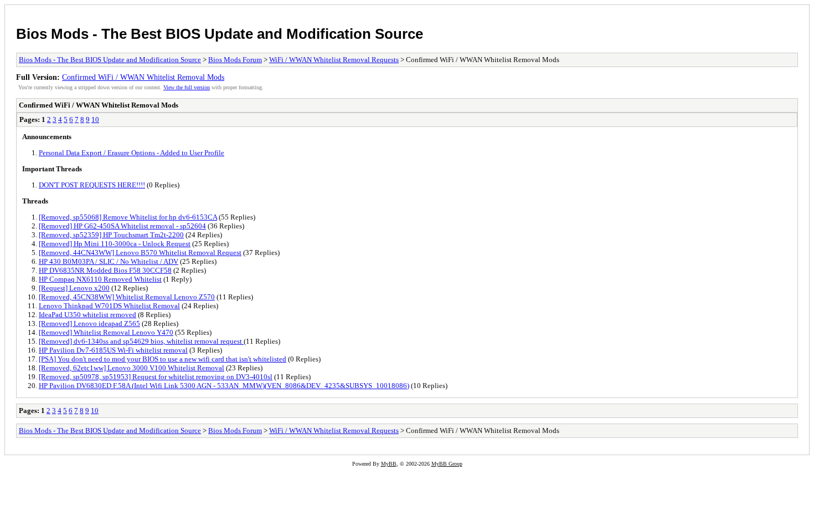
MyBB (388, 464)
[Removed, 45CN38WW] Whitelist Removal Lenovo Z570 (127, 297)
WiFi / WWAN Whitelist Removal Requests (334, 59)
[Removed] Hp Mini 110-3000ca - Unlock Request (114, 243)
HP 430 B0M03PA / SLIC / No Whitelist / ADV (108, 261)
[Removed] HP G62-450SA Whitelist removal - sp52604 (122, 226)
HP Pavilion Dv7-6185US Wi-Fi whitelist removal (113, 350)
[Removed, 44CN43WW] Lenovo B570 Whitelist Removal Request (140, 252)
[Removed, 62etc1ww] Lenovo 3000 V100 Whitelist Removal (131, 368)
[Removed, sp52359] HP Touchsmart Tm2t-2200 (111, 235)
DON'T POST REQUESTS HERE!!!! (92, 185)
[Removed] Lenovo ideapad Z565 (89, 323)
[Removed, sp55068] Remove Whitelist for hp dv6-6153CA (128, 217)
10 (95, 119)
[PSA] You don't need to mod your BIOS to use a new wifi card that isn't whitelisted (162, 359)
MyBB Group (446, 464)
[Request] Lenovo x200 (74, 288)
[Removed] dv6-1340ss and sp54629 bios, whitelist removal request (141, 341)
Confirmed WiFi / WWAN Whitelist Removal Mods (143, 77)
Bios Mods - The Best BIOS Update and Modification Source (219, 34)
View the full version (186, 87)
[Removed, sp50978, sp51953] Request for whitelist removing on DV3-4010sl (155, 377)
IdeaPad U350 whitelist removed (87, 314)
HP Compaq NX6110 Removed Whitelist (100, 279)
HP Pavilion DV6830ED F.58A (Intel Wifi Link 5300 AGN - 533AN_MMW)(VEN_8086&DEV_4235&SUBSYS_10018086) (224, 385)
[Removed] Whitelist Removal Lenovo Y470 (106, 332)
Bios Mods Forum (235, 59)
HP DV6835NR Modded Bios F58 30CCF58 (105, 270)
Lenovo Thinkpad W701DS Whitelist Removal (109, 306)
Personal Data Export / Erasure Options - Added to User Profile (131, 153)
